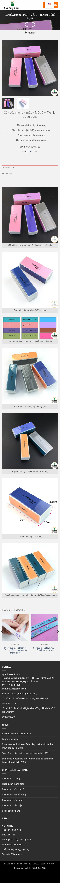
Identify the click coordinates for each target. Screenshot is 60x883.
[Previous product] (33, 24)
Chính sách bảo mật (12, 805)
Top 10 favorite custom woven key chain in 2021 (26, 753)
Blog (43, 864)
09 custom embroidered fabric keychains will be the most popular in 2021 (27, 746)
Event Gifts (9, 864)
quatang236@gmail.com (14, 688)
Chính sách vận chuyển (13, 789)
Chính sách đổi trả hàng (14, 794)
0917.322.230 (9, 703)
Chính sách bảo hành (12, 800)
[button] (29, 4)
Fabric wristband (10, 739)
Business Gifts (24, 864)
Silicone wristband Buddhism (16, 733)
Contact (51, 864)
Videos (36, 864)
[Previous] (6, 68)
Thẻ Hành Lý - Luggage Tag (15, 849)
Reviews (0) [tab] (7, 173)
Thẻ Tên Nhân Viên (11, 829)
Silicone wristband (11, 811)
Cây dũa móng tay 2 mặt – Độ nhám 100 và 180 (44, 649)
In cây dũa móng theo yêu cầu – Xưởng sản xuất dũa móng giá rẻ (15, 650)
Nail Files (34, 151)
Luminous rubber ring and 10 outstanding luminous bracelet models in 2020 (27, 760)
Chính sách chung (11, 778)
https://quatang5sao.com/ (24, 693)
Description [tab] (8, 168)
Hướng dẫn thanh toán (13, 784)
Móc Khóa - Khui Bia (12, 844)
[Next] (53, 68)
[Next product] (27, 24)
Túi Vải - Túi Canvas (12, 854)
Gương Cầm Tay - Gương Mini (16, 839)
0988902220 (8, 717)
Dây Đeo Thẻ (8, 834)
